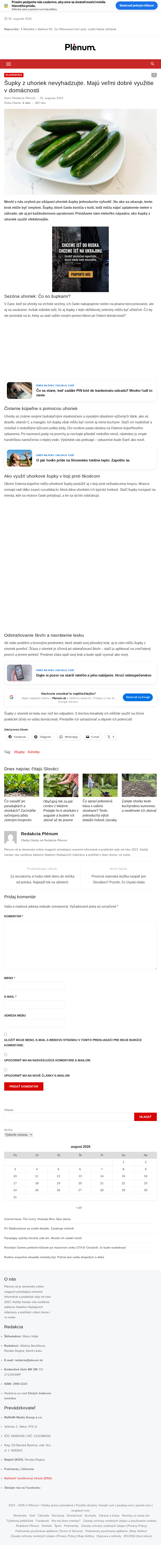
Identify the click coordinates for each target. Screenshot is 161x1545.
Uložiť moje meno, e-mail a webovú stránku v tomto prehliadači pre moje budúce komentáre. (73, 1042)
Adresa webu (15, 1015)
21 (102, 1183)
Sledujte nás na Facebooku (22, 1487)
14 (102, 1176)
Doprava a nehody (109, 1536)
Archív (8, 1129)
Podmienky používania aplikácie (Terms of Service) (49, 1531)
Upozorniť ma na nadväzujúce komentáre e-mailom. (47, 1060)
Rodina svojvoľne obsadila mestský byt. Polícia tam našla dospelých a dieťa (54, 1257)
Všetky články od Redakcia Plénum (44, 840)
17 (15, 1183)
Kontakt (47, 1525)
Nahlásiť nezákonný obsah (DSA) (28, 1478)
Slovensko (13, 74)
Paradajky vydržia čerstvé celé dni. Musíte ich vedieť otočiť (43, 1238)
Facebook (42, 1520)
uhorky (35, 752)
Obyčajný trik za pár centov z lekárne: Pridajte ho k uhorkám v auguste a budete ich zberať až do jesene (60, 811)
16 (145, 1176)
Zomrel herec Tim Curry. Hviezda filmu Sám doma (37, 1219)
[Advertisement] (80, 349)
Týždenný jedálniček (19, 1520)
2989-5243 (20, 1383)
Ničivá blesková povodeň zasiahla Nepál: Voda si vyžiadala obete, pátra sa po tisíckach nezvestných (89, 29)
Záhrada (43, 1515)
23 (145, 1183)
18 (37, 1183)
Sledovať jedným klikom (136, 5)
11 (36, 1176)
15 (123, 1176)
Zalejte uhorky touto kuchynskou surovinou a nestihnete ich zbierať (139, 805)
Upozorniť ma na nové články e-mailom (37, 1075)
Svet (32, 1515)
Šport (57, 1525)
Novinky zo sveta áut (135, 1515)
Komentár (13, 916)
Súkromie (27, 1469)
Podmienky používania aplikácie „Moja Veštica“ (116, 1531)
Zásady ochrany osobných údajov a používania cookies (119, 1520)
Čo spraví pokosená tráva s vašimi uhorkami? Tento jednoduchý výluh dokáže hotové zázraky (100, 810)
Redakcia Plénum (23, 98)
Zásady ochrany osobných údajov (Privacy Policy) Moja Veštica (52, 1536)
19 (58, 1183)
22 (123, 1183)
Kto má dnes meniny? (66, 1520)
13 (80, 1176)
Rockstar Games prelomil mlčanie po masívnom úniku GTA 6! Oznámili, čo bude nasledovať (65, 1247)
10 (15, 1176)
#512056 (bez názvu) (138, 1536)
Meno (9, 978)
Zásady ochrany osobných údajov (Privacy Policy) (114, 1525)
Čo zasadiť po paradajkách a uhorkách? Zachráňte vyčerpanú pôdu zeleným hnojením (20, 810)
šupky (20, 752)
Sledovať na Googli (138, 697)
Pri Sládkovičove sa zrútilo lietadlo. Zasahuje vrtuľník (39, 1228)
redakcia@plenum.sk (29, 1360)
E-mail (10, 996)
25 (37, 1190)
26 (58, 1190)
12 (58, 1176)
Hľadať (8, 1110)
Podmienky (11, 1469)
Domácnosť (74, 1515)
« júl (79, 1207)
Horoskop (58, 1515)
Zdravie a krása (109, 1515)
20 (80, 1183)
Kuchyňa (90, 1515)
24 (15, 1190)
